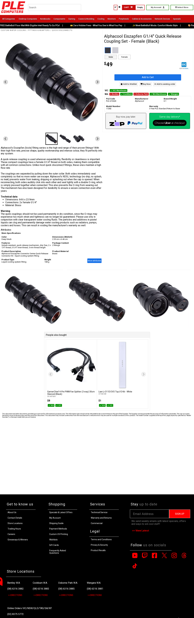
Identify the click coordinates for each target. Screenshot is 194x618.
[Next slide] (97, 82)
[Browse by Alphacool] (170, 66)
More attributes (94, 261)
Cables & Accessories (142, 19)
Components (59, 19)
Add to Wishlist (130, 84)
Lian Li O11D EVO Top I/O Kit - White (115, 391)
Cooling (100, 19)
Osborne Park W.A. (68, 582)
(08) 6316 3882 (15, 588)
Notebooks (45, 19)
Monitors (112, 19)
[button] (51, 139)
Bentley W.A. (13, 582)
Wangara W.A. (94, 582)
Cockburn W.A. (40, 582)
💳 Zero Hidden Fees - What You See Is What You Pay (92, 25)
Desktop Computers (28, 19)
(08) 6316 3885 (66, 588)
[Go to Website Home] (13, 13)
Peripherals (124, 19)
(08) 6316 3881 (95, 588)
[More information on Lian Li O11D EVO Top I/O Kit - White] (122, 365)
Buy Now (146, 84)
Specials (177, 19)
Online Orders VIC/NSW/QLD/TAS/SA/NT (29, 608)
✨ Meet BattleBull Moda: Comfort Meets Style (151, 25)
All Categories (8, 19)
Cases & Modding (86, 19)
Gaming (71, 19)
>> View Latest (140, 530)
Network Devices (162, 19)
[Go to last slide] (5, 82)
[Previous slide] (50, 374)
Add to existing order (165, 84)
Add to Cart (148, 77)
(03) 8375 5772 (15, 614)
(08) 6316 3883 (41, 588)
